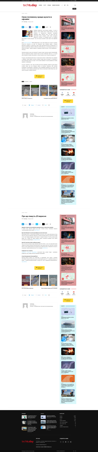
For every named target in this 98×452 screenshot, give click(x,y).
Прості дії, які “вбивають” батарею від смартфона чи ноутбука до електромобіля (66, 158)
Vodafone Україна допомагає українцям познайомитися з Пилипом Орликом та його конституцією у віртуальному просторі (67, 69)
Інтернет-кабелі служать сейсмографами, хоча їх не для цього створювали (67, 172)
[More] (50, 27)
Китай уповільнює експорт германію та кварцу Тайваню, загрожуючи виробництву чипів (67, 145)
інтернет (31, 81)
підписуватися (74, 92)
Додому (23, 13)
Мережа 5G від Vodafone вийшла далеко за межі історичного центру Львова (67, 84)
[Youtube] (75, 0)
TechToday (25, 21)
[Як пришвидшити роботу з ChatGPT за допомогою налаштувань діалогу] (24, 417)
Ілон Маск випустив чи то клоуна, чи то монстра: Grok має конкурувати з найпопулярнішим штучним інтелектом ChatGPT (26, 90)
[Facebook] (70, 0)
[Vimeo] (74, 0)
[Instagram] (71, 0)
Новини (26, 13)
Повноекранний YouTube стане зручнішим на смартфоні (35, 90)
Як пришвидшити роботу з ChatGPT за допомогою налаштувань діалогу (32, 416)
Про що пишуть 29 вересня (27, 98)
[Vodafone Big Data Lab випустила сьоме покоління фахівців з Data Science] (68, 35)
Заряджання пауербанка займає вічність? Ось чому (67, 118)
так (62, 92)
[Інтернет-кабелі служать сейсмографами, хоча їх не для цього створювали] (68, 165)
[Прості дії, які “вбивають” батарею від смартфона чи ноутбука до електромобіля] (68, 152)
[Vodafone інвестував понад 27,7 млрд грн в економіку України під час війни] (68, 22)
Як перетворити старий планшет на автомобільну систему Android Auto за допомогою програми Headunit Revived (32, 429)
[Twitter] (72, 0)
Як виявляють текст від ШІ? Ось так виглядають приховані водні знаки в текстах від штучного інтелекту (67, 186)
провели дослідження (28, 42)
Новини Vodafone (64, 26)
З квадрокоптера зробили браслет (50, 98)
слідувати (68, 92)
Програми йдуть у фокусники (44, 90)
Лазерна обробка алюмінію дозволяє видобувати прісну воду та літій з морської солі (68, 131)
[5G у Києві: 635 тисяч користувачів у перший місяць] (68, 49)
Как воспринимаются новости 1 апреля (53, 90)
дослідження (26, 81)
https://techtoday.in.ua (33, 115)
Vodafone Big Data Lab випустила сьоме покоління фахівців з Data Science (67, 42)
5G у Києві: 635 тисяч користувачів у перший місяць (67, 55)
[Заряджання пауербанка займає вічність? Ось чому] (68, 112)
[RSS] (63, 442)
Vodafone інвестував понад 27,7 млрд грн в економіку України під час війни (67, 28)
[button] (75, 5)
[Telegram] (66, 442)
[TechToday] (22, 21)
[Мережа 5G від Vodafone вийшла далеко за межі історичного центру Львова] (68, 77)
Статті (62, 129)
